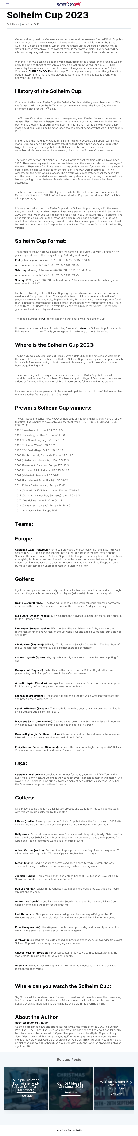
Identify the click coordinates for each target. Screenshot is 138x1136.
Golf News (13, 24)
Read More (26, 1095)
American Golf (30, 24)
